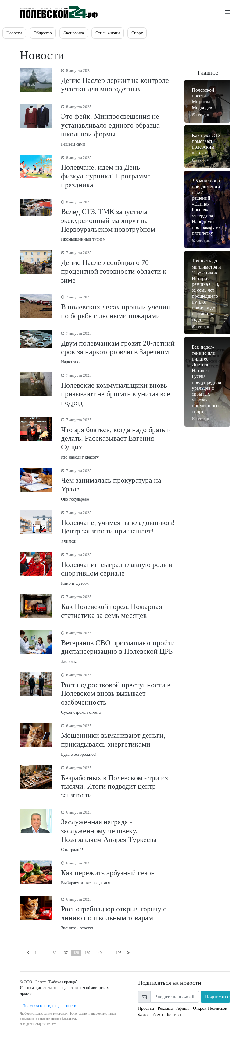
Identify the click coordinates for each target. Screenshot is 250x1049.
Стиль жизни (107, 33)
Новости (14, 33)
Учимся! (118, 527)
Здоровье (118, 647)
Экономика (73, 33)
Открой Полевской (210, 1008)
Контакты (175, 1014)
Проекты (146, 1008)
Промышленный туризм (108, 221)
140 (99, 953)
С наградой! (109, 831)
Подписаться (217, 996)
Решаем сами (110, 125)
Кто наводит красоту (116, 438)
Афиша (182, 1008)
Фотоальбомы (150, 1014)
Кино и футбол (116, 569)
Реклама (165, 1008)
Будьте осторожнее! (113, 740)
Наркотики (118, 347)
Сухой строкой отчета (115, 694)
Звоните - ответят (114, 913)
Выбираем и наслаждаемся (108, 873)
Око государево (111, 485)
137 (65, 953)
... (43, 953)
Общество (43, 33)
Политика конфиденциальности (48, 1005)
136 (53, 953)
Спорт (137, 33)
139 (87, 953)
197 (118, 953)
